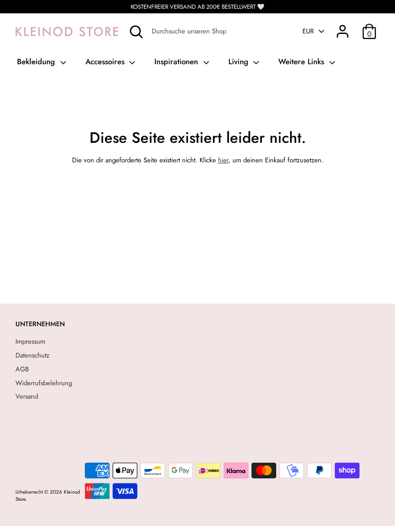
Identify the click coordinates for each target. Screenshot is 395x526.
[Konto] (342, 26)
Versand (26, 396)
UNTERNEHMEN (40, 324)
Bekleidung (37, 61)
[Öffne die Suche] (136, 32)
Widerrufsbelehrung (43, 383)
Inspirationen (177, 61)
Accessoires (106, 61)
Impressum (30, 341)
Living (239, 61)
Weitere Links (302, 61)
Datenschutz (32, 355)
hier (223, 160)
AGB (22, 369)
